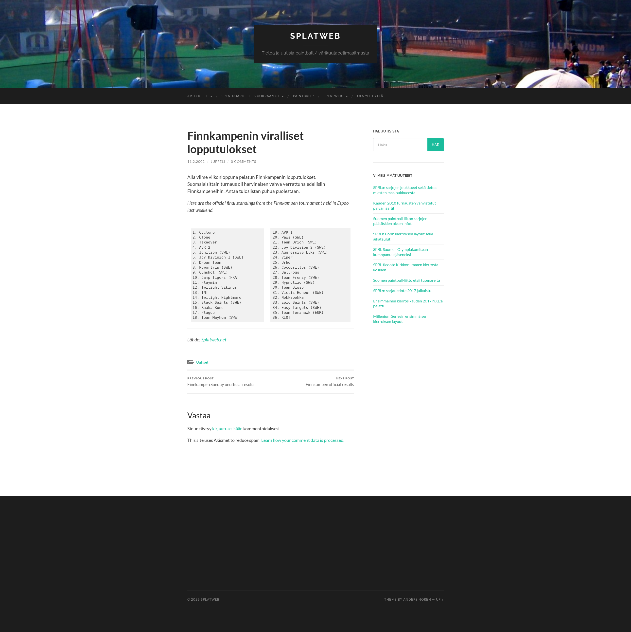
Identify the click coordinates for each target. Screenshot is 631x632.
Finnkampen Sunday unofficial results (220, 381)
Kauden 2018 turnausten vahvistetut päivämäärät (404, 205)
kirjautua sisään (227, 428)
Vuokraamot (267, 96)
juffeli (218, 161)
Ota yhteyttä (370, 96)
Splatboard (233, 96)
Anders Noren (417, 599)
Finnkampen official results (330, 381)
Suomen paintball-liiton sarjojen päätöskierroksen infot (400, 221)
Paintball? (303, 96)
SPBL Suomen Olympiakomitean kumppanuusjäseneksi (400, 252)
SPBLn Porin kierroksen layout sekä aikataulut (403, 236)
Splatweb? (334, 96)
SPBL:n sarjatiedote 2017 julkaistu (402, 290)
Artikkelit (197, 96)
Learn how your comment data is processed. (302, 440)
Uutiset (202, 362)
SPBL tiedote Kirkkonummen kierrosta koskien (405, 267)
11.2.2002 (196, 161)
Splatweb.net (214, 339)
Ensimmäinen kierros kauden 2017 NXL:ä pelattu (408, 303)
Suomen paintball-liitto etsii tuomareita (406, 280)
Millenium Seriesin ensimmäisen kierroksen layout (400, 319)
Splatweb (315, 35)
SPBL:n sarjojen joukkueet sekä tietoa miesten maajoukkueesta (405, 190)
